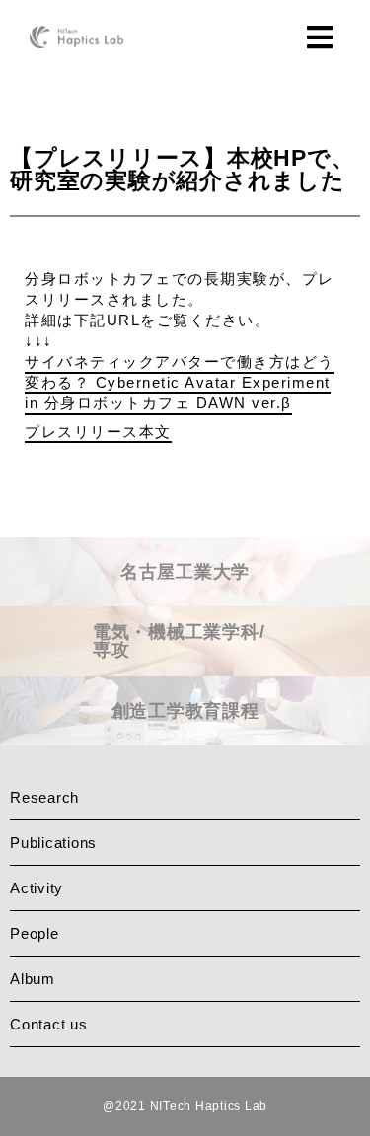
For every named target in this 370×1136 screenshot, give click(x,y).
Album (32, 978)
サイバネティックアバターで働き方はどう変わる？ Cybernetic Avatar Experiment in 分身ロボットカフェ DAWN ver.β (179, 382)
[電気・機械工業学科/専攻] (185, 669)
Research (44, 797)
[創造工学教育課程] (185, 738)
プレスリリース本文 (98, 431)
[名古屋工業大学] (185, 599)
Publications (53, 842)
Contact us (49, 1024)
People (34, 933)
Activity (36, 888)
